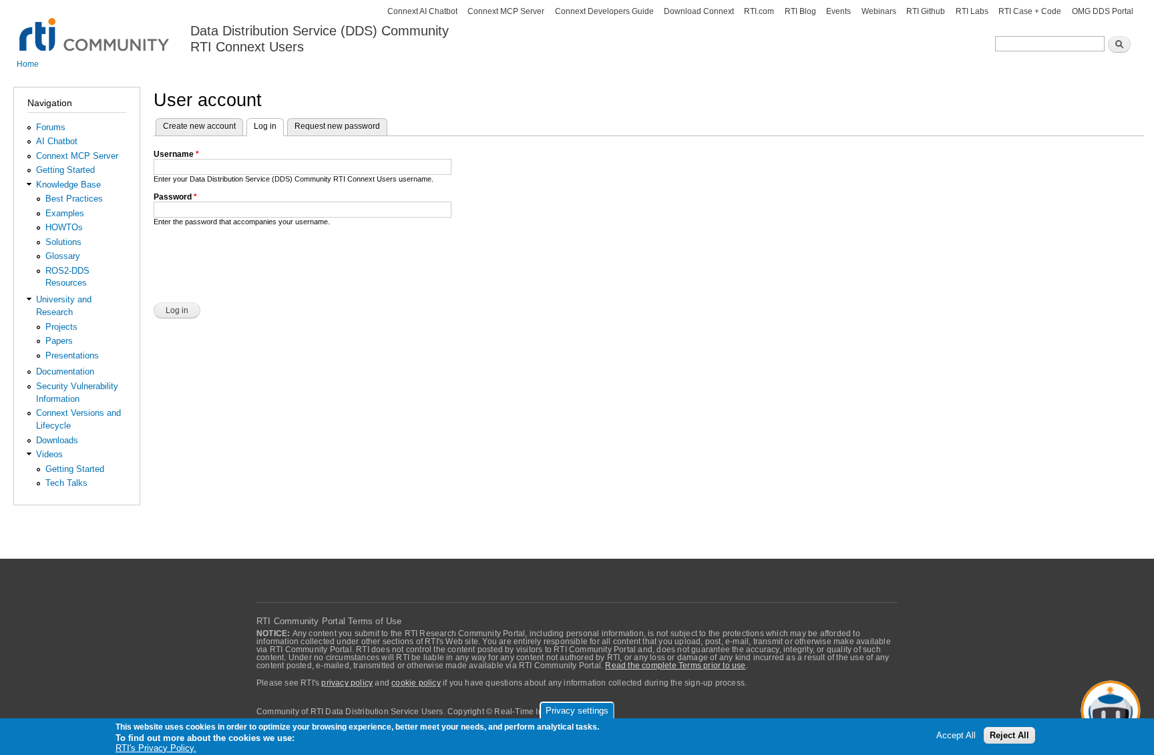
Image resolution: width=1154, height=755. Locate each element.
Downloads (57, 440)
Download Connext (699, 11)
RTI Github (925, 11)
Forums (50, 127)
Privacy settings (577, 711)
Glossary (62, 256)
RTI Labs (972, 11)
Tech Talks (66, 483)
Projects (61, 327)
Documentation (65, 371)
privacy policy (347, 683)
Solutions (63, 242)
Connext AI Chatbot (422, 11)
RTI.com (759, 11)
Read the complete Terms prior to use (675, 666)
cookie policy (416, 683)
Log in (269, 126)
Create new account (199, 126)
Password (175, 197)
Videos (49, 454)
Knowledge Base (68, 185)
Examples (64, 213)
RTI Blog (800, 11)
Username (176, 154)
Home (28, 64)
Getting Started (65, 170)
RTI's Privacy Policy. (156, 748)
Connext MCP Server (505, 11)
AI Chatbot (56, 141)
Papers (59, 341)
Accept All (956, 736)
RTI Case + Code (1029, 11)
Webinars (878, 11)
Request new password (337, 126)
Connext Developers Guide (604, 11)
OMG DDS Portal (1102, 11)
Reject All (1009, 736)
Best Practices (74, 199)
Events (838, 11)
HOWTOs (64, 227)
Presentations (72, 355)
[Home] (95, 27)
